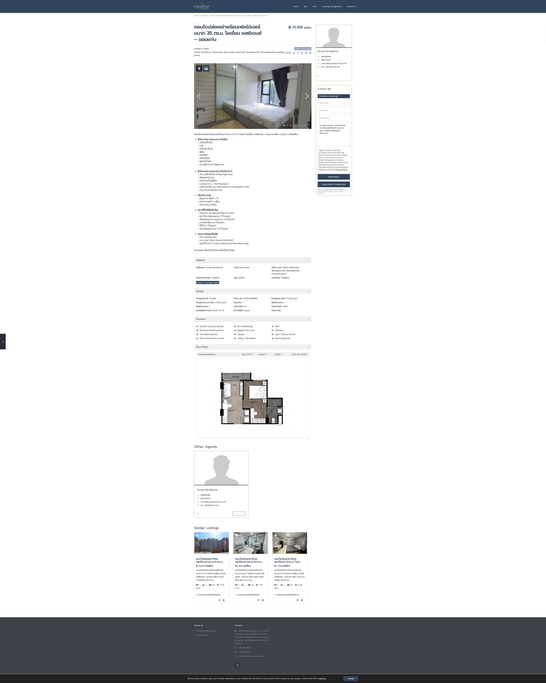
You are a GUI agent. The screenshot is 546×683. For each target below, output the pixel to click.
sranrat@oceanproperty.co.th (213, 501)
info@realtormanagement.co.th (251, 656)
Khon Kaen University (234, 52)
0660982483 (210, 237)
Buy (305, 6)
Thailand (215, 277)
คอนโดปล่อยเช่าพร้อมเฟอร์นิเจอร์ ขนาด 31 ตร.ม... (210, 560)
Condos (204, 15)
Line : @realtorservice (209, 505)
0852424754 (205, 498)
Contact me (239, 513)
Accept (351, 678)
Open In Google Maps (207, 282)
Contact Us (351, 6)
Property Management (331, 6)
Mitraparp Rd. (252, 52)
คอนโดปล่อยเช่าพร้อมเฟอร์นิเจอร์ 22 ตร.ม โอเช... (287, 560)
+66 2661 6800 (244, 647)
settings (322, 679)
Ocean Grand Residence (210, 594)
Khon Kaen (217, 52)
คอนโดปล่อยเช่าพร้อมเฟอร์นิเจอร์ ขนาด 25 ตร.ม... (249, 560)
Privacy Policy (342, 169)
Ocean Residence (207, 489)
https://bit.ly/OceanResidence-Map (231, 243)
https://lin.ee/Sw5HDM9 (221, 240)
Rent (315, 6)
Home (296, 6)
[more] (210, 580)
